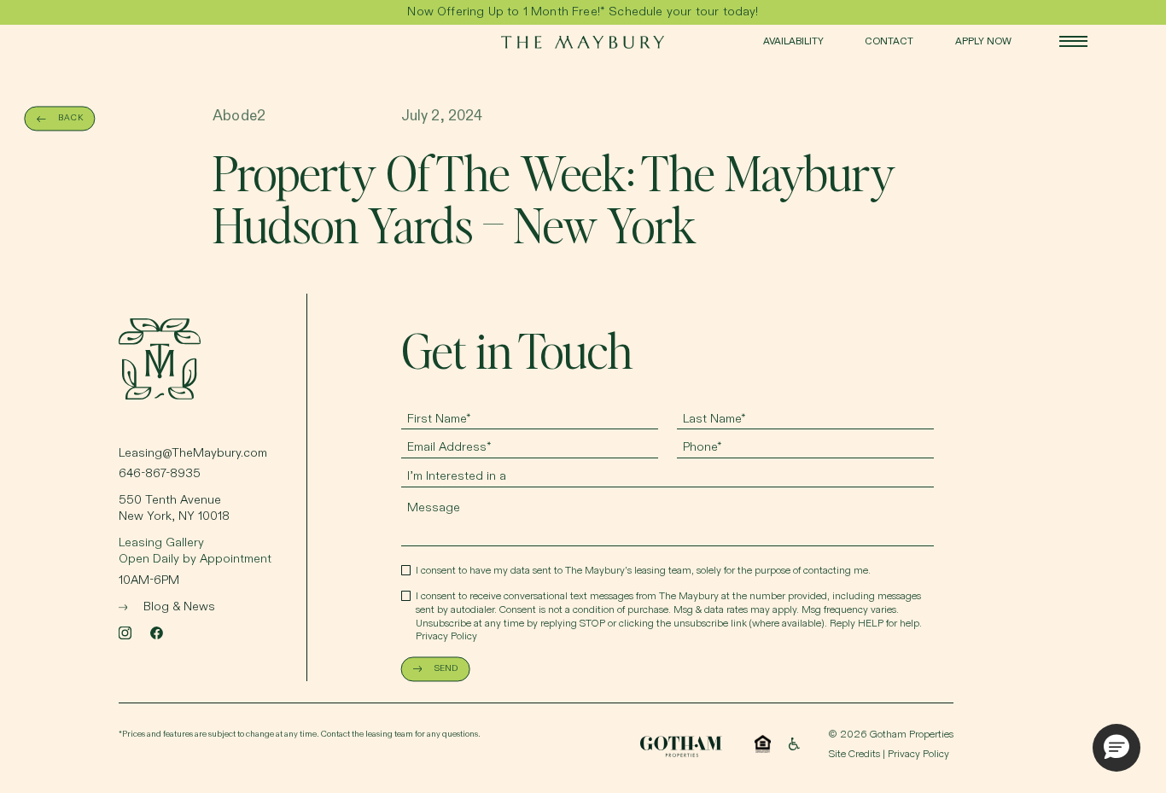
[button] (1116, 748)
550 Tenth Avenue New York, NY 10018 (174, 508)
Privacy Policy (446, 637)
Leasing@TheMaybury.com (193, 453)
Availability (793, 42)
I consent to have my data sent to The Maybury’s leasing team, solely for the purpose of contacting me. (643, 571)
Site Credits (854, 754)
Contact (889, 42)
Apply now (983, 42)
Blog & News (179, 607)
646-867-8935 (160, 474)
